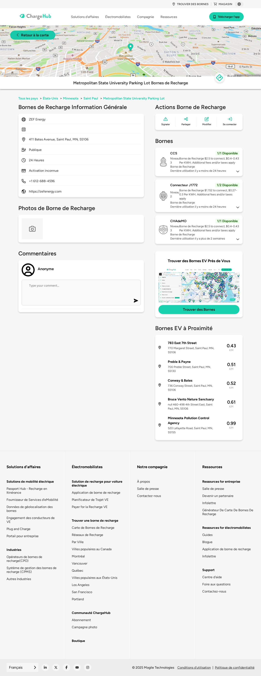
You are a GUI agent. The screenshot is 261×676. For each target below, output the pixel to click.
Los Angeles (80, 585)
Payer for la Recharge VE (89, 507)
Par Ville (78, 542)
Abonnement (81, 620)
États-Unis (50, 98)
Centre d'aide (212, 577)
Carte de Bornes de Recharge (93, 528)
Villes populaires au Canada (92, 549)
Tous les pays (28, 98)
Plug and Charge (18, 529)
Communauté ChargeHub (91, 613)
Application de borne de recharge (96, 492)
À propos (143, 481)
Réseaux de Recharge (87, 535)
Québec (77, 570)
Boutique (78, 641)
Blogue (207, 542)
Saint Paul (90, 98)
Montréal (78, 556)
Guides (207, 535)
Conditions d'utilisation (194, 667)
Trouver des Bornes (199, 309)
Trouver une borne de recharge (95, 520)
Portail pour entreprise (23, 536)
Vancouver (79, 563)
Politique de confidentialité (234, 667)
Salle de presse (148, 489)
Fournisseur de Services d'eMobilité (32, 500)
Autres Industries (19, 579)
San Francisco (82, 592)
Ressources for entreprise (221, 481)
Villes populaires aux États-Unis (94, 578)
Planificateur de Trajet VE (90, 500)
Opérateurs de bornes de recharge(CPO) (24, 559)
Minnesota (70, 98)
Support (208, 570)
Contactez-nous (149, 496)
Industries (14, 550)
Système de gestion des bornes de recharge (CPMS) (31, 570)
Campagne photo (84, 627)
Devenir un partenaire (217, 496)
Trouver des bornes (193, 4)
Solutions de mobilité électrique (30, 481)
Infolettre (209, 503)
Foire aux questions (216, 584)
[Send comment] (136, 300)
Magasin (225, 4)
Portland (78, 599)
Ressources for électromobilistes (226, 528)
